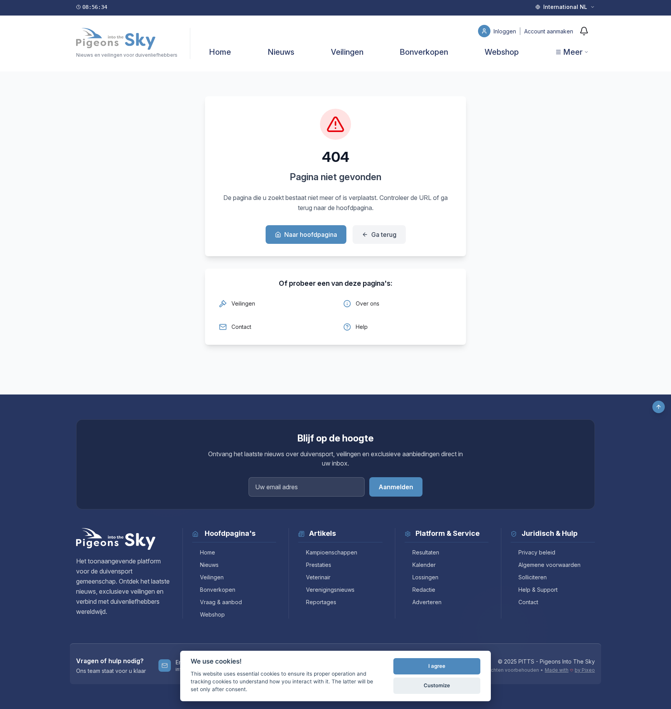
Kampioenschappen (331, 552)
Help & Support (538, 589)
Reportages (321, 602)
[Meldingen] (584, 31)
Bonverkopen (424, 52)
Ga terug (383, 234)
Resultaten (425, 552)
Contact (528, 602)
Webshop (502, 52)
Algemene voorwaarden (549, 564)
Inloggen (506, 31)
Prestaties (318, 564)
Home (220, 52)
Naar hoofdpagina (310, 234)
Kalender (424, 564)
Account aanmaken (548, 31)
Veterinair (318, 577)
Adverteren (427, 602)
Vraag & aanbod (221, 602)
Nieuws (281, 52)
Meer (572, 52)
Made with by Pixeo (570, 670)
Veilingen (347, 52)
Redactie (423, 589)
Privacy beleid (536, 552)
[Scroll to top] (658, 407)
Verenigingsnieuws (330, 589)
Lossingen (425, 577)
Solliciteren (532, 577)
